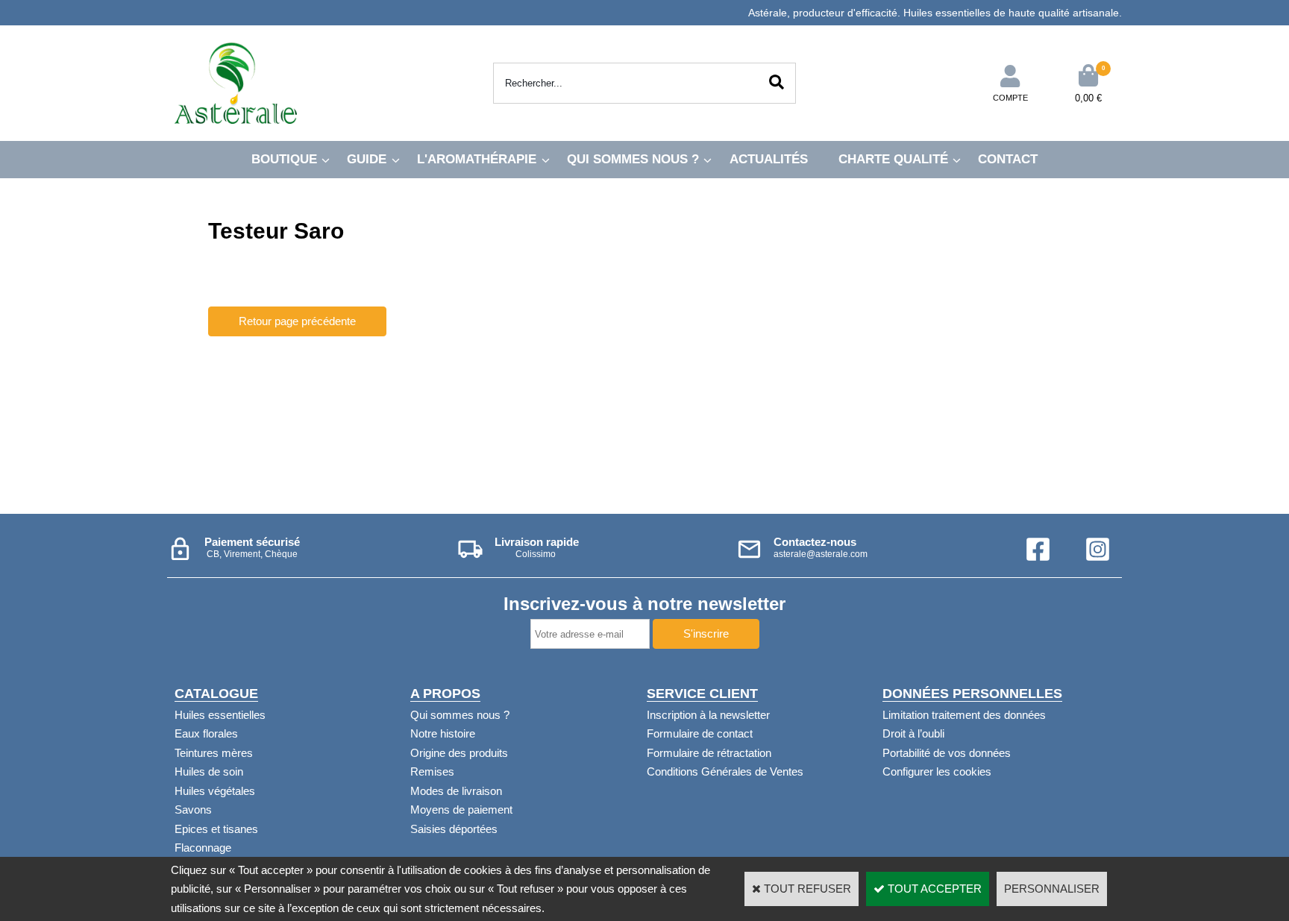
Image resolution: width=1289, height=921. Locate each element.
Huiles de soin (209, 771)
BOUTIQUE (284, 159)
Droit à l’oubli (913, 733)
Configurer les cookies (936, 771)
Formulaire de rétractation (709, 752)
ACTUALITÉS (769, 159)
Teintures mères (214, 752)
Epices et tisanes (216, 829)
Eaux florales (206, 733)
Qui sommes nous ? (459, 714)
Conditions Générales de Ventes (725, 771)
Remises (432, 771)
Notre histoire (442, 733)
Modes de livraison (456, 791)
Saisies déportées (454, 829)
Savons (193, 809)
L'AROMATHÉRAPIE (476, 159)
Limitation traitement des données (964, 714)
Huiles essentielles (220, 714)
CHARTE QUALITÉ (893, 159)
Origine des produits (459, 752)
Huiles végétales (215, 791)
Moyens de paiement (461, 809)
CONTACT (1008, 159)
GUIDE (366, 159)
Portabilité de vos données (946, 752)
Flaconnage (203, 847)
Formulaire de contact (700, 733)
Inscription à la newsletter (708, 714)
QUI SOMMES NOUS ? (633, 159)
